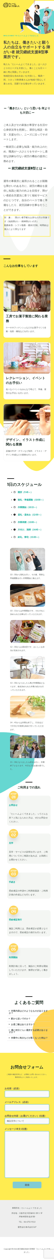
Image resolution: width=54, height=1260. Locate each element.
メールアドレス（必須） (17, 1102)
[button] (29, 1012)
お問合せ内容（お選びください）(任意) (25, 1115)
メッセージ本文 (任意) (16, 1128)
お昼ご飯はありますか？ (23, 1024)
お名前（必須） (13, 1088)
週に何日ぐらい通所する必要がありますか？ (28, 1031)
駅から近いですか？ (21, 1018)
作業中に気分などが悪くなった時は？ (29, 1038)
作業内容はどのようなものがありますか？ (28, 1012)
